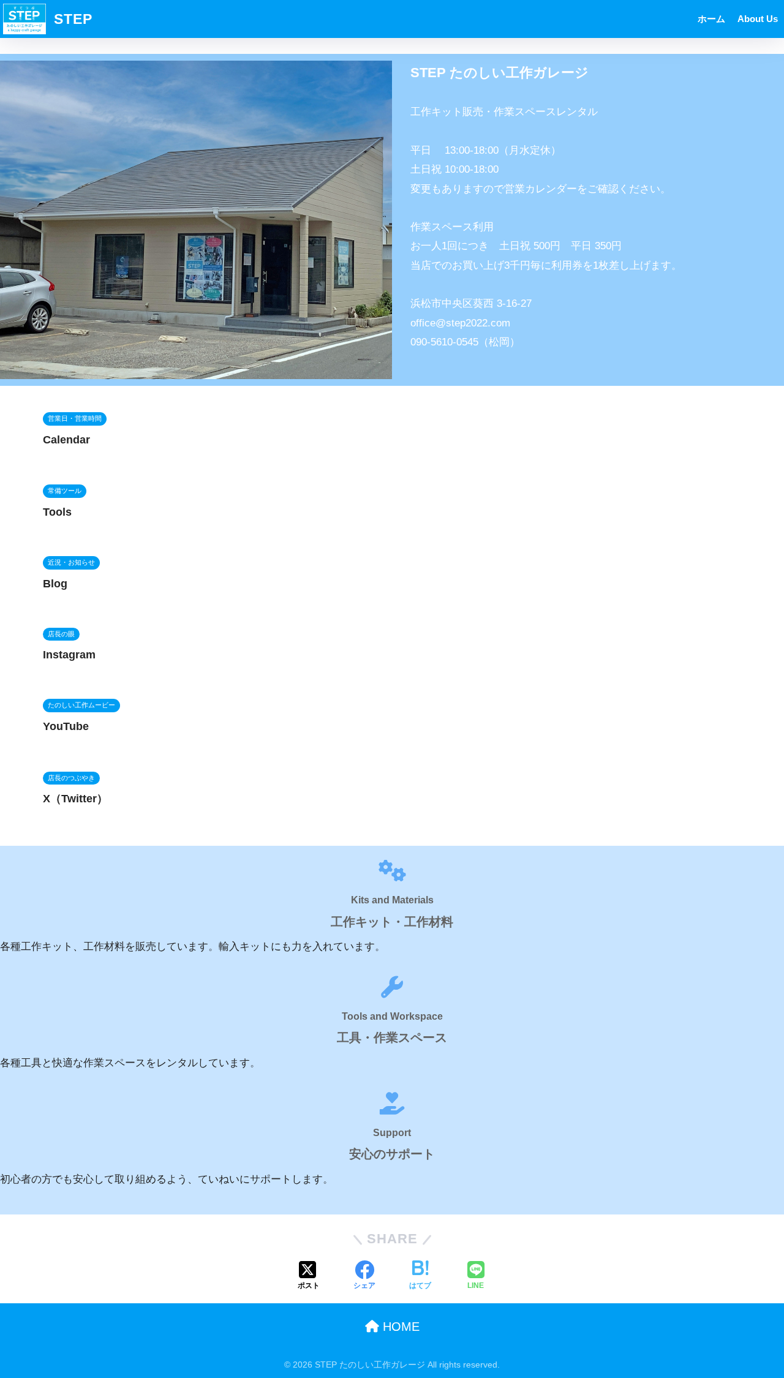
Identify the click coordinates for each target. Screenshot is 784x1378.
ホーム (711, 18)
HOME (399, 1326)
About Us (757, 18)
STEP (71, 19)
